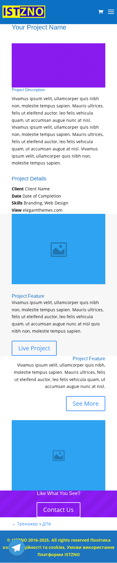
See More (86, 403)
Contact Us (58, 510)
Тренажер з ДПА (31, 524)
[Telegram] (17, 547)
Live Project (34, 348)
